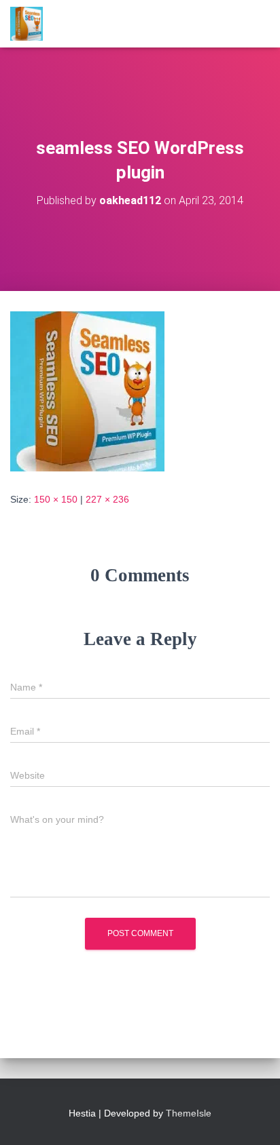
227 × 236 (107, 499)
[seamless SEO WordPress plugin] (87, 390)
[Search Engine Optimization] (31, 24)
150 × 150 (55, 499)
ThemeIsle (188, 1113)
